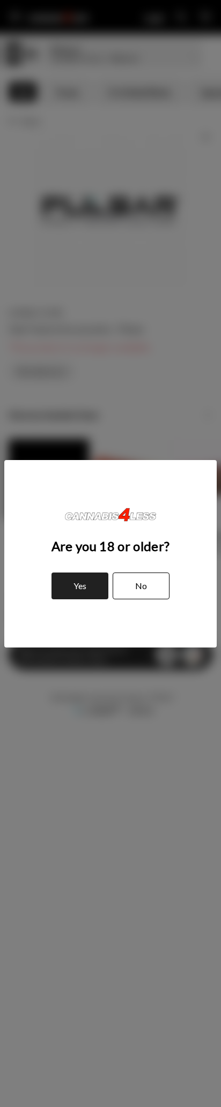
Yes (79, 586)
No (141, 586)
